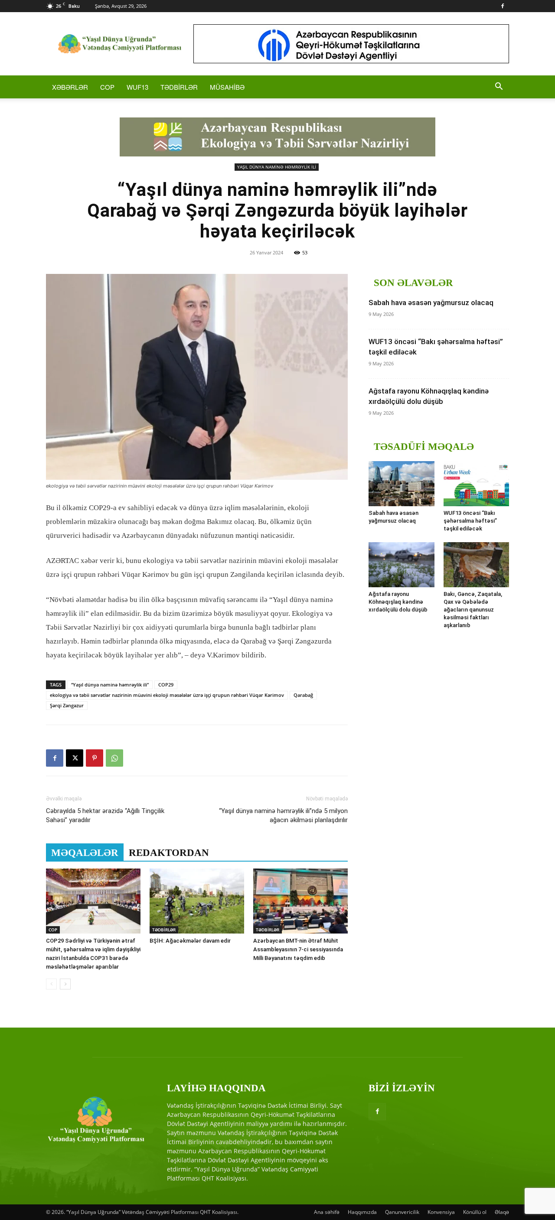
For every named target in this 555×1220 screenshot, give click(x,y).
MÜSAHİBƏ (227, 86)
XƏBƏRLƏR (70, 86)
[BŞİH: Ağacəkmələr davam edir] (197, 901)
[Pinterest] (94, 758)
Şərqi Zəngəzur (67, 705)
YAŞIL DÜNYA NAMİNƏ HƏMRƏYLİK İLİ (276, 167)
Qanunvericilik (402, 1212)
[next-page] (65, 984)
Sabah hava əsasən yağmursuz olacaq (431, 302)
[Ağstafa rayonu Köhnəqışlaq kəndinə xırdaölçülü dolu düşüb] (401, 564)
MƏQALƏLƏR (84, 852)
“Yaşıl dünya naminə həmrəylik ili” (110, 684)
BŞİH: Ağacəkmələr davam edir (190, 940)
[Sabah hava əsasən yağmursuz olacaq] (401, 483)
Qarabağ (303, 695)
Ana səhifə (327, 1212)
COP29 (165, 684)
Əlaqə (502, 1212)
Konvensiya (441, 1212)
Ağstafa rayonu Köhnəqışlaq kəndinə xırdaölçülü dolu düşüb (398, 602)
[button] (498, 87)
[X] (74, 758)
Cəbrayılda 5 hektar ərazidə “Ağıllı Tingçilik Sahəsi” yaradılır (105, 815)
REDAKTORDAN (169, 852)
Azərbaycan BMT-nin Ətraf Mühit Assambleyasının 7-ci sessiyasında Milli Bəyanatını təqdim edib (298, 949)
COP (107, 86)
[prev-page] (51, 984)
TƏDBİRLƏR (179, 86)
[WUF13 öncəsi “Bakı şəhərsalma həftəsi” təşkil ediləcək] (476, 483)
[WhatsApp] (114, 758)
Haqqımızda (362, 1212)
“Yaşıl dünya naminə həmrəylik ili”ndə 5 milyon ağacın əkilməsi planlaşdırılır (283, 815)
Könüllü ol (474, 1212)
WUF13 (137, 86)
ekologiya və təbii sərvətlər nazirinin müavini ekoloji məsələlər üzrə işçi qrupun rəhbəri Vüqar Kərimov (167, 695)
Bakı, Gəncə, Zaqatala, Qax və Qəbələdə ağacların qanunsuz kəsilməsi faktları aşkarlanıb (473, 609)
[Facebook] (502, 6)
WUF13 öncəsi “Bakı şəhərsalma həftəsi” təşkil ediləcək (470, 521)
